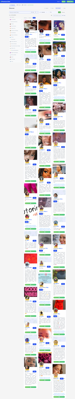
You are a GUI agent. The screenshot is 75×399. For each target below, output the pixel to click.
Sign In (58, 1)
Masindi (40, 182)
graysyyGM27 (27, 131)
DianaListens (27, 34)
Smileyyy (26, 219)
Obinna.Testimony (42, 287)
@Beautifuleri (27, 198)
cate (40, 149)
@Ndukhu (54, 227)
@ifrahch (26, 268)
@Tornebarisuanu (41, 249)
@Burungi (26, 328)
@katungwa (41, 150)
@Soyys (26, 241)
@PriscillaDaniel (55, 83)
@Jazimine (40, 124)
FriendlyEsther (56, 248)
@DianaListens (27, 35)
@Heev (54, 346)
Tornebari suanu (42, 248)
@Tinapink (40, 343)
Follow (34, 17)
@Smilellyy (26, 220)
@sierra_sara (41, 60)
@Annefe (40, 317)
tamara (54, 146)
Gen (26, 63)
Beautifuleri (27, 197)
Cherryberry (27, 301)
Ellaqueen (55, 378)
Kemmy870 (55, 313)
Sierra (40, 59)
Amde (54, 178)
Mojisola (26, 343)
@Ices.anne (55, 56)
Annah (26, 327)
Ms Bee (40, 367)
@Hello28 (26, 87)
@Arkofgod (40, 288)
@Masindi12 (41, 183)
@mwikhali (54, 147)
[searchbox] (54, 12)
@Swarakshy (55, 284)
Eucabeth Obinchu (57, 116)
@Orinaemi (40, 89)
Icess (54, 55)
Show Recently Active (57, 15)
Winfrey (55, 226)
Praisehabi (41, 266)
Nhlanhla (26, 86)
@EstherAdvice (55, 249)
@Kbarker (40, 35)
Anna (40, 316)
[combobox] (53, 12)
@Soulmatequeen (55, 379)
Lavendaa (27, 109)
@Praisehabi (41, 267)
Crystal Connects (56, 199)
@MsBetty (40, 368)
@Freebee (26, 64)
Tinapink (40, 342)
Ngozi (26, 371)
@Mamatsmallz (55, 35)
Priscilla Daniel (56, 82)
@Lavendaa (26, 110)
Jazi (40, 123)
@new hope (55, 345)
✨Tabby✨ (55, 34)
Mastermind (27, 267)
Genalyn (26, 164)
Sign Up (63, 1)
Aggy (54, 283)
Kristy (40, 34)
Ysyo (26, 240)
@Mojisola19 (26, 344)
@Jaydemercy (41, 212)
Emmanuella (41, 88)
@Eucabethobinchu (56, 117)
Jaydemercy (41, 211)
